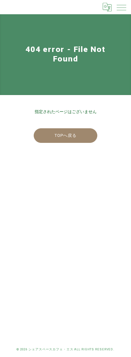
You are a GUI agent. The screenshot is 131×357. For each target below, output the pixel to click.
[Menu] (121, 7)
